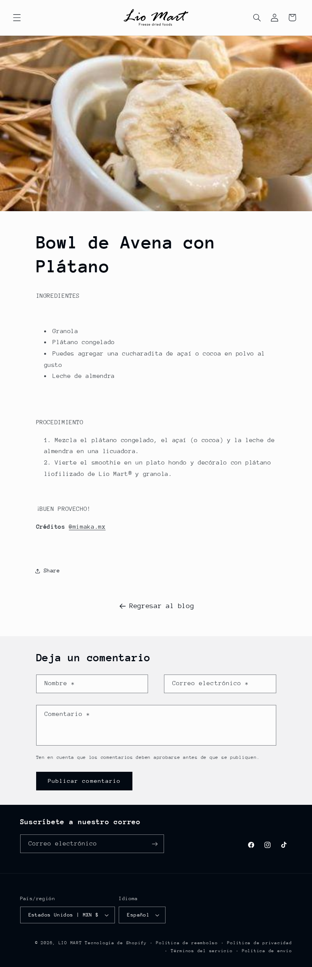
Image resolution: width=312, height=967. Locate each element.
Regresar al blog (161, 606)
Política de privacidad (259, 942)
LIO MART (70, 942)
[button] (16, 17)
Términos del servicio (201, 950)
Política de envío (267, 950)
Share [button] (52, 570)
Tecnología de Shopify (115, 942)
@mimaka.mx (87, 526)
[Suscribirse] (154, 843)
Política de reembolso (187, 942)
